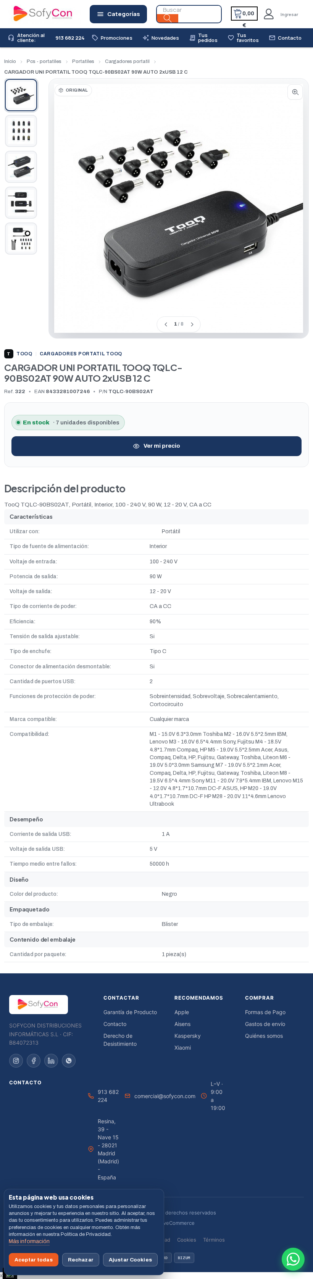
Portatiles (83, 61)
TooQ (19, 353)
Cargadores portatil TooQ (81, 353)
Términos (214, 1240)
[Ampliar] (295, 92)
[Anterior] (165, 324)
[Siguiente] (192, 324)
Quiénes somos (264, 1035)
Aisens (182, 1024)
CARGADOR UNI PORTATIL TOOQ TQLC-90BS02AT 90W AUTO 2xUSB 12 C (96, 72)
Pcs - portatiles (44, 61)
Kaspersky (187, 1035)
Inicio (10, 61)
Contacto (285, 38)
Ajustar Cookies (130, 1260)
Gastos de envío (265, 1024)
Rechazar (81, 1260)
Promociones (112, 38)
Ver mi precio (162, 446)
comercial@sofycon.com (164, 1096)
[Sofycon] (38, 1004)
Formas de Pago (265, 1012)
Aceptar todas (34, 1260)
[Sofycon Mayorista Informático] (33, 14)
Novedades (160, 38)
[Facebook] (33, 1061)
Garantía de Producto (130, 1012)
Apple (181, 1012)
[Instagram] (16, 1061)
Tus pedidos (203, 38)
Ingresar (289, 14)
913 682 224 (108, 1096)
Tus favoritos (243, 38)
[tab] (21, 95)
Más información (29, 1241)
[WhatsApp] (69, 1061)
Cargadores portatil (127, 61)
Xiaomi (182, 1047)
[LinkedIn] (51, 1061)
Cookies (186, 1240)
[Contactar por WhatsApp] (293, 1259)
